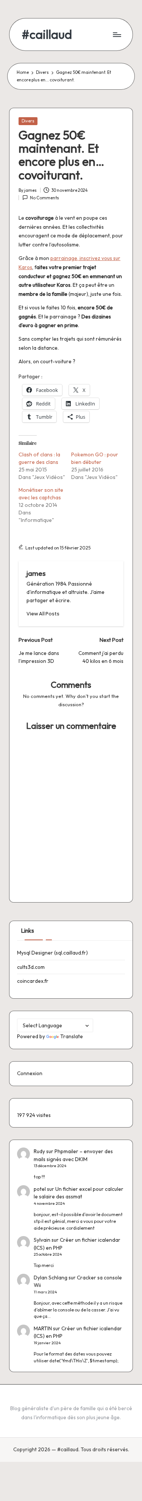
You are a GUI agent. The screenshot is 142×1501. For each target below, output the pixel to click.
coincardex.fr (32, 981)
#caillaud (47, 34)
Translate (71, 1036)
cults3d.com (31, 967)
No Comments (44, 197)
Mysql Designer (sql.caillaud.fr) (52, 952)
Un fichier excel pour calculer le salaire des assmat (78, 1193)
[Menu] (116, 34)
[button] (43, 613)
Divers (28, 121)
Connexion (29, 1073)
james (36, 573)
